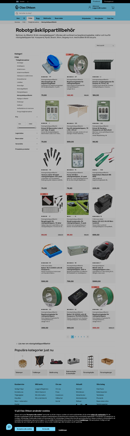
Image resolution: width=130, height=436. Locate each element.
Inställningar (63, 430)
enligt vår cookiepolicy (98, 414)
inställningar (84, 420)
